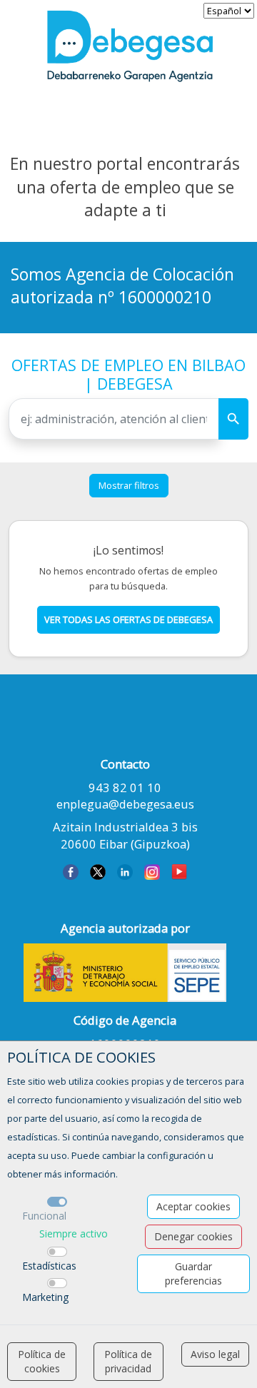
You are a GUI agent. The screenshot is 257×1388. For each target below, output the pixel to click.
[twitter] (98, 871)
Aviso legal (215, 1354)
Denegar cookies (193, 1236)
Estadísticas (49, 1265)
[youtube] (179, 871)
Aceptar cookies (193, 1206)
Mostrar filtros (129, 485)
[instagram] (152, 871)
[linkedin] (125, 871)
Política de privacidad (128, 1361)
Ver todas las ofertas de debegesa (128, 619)
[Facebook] (71, 871)
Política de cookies (42, 1361)
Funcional (44, 1215)
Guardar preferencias (193, 1273)
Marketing (45, 1297)
